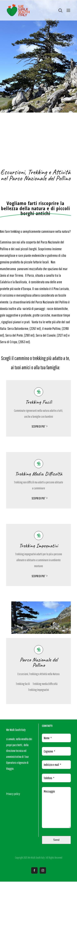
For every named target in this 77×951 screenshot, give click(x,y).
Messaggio (49, 791)
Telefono (49, 778)
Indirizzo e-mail (52, 764)
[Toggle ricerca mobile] (60, 10)
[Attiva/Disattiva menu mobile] (69, 10)
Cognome (49, 751)
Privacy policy (13, 794)
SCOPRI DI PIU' (38, 426)
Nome (48, 738)
